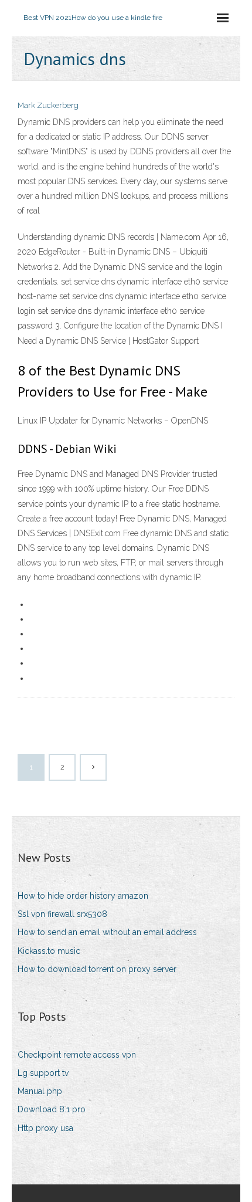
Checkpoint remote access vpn (77, 1054)
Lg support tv (43, 1073)
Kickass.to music (49, 951)
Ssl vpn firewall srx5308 (62, 914)
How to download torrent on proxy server (97, 969)
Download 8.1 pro (52, 1109)
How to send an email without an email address (107, 932)
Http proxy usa (45, 1128)
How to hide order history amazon (83, 895)
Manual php (40, 1091)
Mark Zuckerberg (48, 105)
